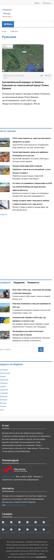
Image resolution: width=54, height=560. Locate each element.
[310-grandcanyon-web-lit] (5, 531)
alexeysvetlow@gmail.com (16, 505)
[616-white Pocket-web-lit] (46, 531)
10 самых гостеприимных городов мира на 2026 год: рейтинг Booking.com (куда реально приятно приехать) (32, 186)
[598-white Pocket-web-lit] (38, 523)
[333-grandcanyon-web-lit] (13, 531)
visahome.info (8, 476)
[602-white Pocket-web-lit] (38, 531)
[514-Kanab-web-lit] (21, 531)
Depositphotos (41, 557)
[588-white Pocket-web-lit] (21, 523)
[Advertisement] (33, 13)
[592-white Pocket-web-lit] (30, 523)
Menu (9, 24)
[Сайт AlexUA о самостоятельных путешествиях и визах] (7, 10)
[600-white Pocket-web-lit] (46, 523)
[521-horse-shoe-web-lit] (13, 523)
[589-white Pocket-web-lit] (30, 531)
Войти (37, 3)
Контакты (46, 3)
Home (4, 31)
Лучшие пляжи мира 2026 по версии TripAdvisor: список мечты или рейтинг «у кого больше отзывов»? (31, 169)
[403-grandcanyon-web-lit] (5, 523)
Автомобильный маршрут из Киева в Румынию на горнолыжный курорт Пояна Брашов (25, 85)
